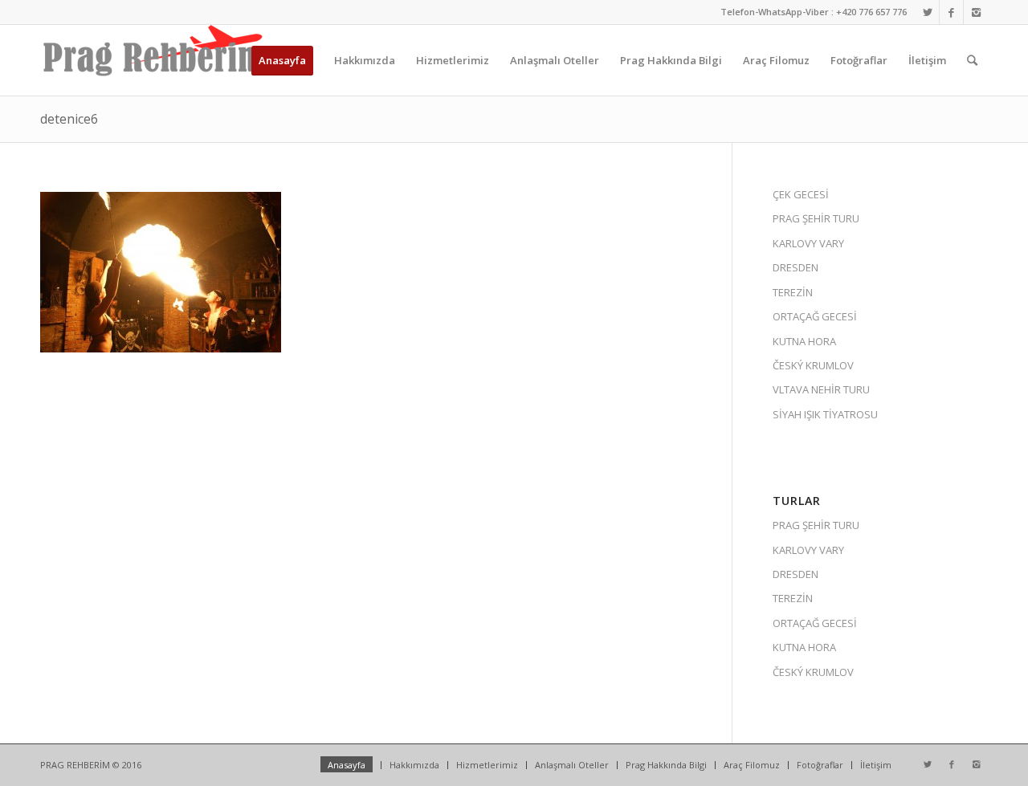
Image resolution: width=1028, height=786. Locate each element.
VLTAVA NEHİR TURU (821, 389)
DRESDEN (795, 267)
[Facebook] (951, 12)
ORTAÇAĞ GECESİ (815, 316)
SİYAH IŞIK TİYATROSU (825, 414)
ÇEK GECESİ (801, 194)
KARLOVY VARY (808, 243)
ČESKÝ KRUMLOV (813, 365)
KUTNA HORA (804, 341)
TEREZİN (793, 292)
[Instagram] (976, 12)
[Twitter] (927, 12)
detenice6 (69, 119)
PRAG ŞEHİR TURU (816, 218)
